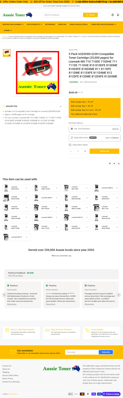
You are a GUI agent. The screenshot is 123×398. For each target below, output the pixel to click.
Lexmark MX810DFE (105, 198)
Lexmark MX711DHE (45, 227)
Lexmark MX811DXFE (45, 188)
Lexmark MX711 (16, 237)
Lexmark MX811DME (15, 227)
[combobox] (70, 14)
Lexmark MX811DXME (76, 207)
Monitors (62, 24)
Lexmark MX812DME (15, 198)
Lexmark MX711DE (105, 207)
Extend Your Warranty (11, 382)
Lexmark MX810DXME (76, 198)
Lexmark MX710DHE (45, 207)
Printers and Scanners (11, 24)
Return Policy (7, 378)
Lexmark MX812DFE (15, 188)
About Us (6, 369)
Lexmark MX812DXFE (106, 217)
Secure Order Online (10, 375)
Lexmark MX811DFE (15, 207)
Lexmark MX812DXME (15, 217)
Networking (50, 24)
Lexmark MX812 (46, 217)
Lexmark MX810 (107, 188)
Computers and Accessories (102, 24)
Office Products (33, 24)
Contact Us (6, 366)
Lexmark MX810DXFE (76, 227)
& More (7, 30)
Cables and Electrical (79, 24)
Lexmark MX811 (46, 198)
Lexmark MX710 (77, 217)
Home (4, 36)
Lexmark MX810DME (106, 227)
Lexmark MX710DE (75, 188)
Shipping (5, 372)
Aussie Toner (73, 50)
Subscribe (106, 352)
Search (92, 15)
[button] (11, 304)
